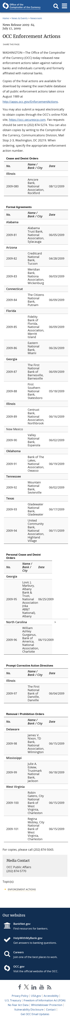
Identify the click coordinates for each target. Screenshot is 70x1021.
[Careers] (8, 954)
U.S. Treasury (13, 1000)
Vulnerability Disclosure (28, 1009)
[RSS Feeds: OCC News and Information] (49, 988)
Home (6, 18)
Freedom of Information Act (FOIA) (44, 1000)
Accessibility (51, 996)
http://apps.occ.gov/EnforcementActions (30, 102)
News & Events (20, 18)
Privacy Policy (20, 996)
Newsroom (36, 18)
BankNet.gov (21, 924)
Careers (18, 952)
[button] (56, 6)
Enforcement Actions (22, 889)
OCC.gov (18, 966)
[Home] (8, 940)
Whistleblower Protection (46, 1005)
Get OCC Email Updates (35, 1014)
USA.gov (36, 996)
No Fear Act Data (18, 1005)
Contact (51, 1009)
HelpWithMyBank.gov (27, 938)
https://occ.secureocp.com (27, 120)
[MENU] (64, 6)
